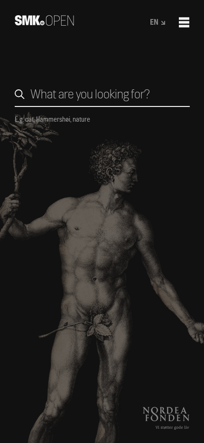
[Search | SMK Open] (44, 23)
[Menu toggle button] (184, 22)
